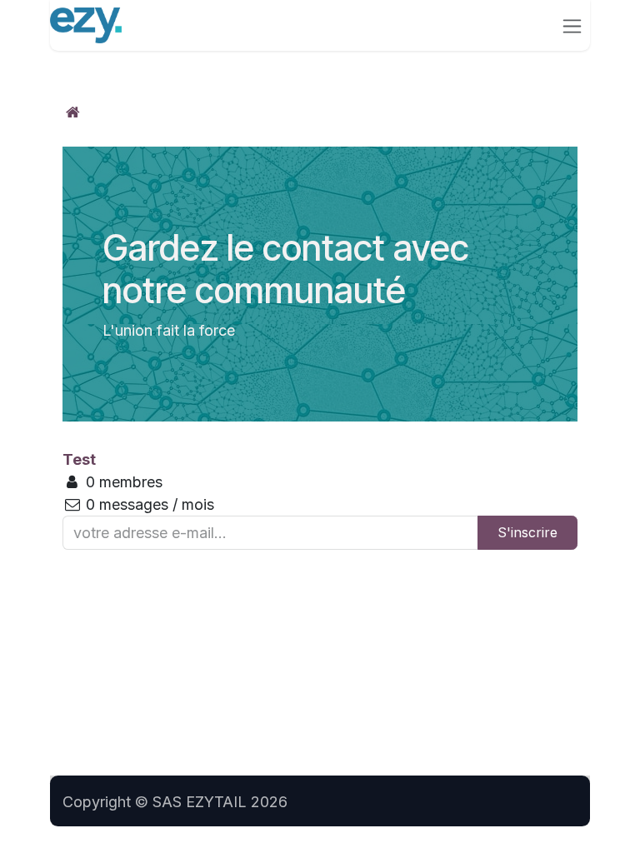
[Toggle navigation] (572, 25)
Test (79, 459)
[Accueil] (73, 112)
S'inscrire (528, 532)
